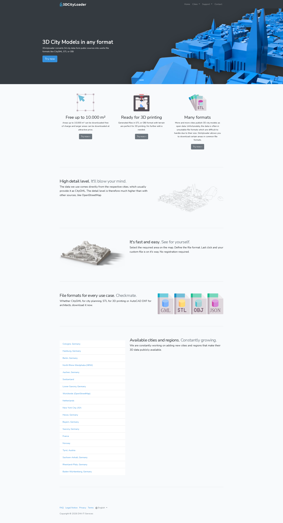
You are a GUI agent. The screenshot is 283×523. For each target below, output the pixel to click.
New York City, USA (72, 407)
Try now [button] (50, 59)
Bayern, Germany (71, 421)
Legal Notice (71, 507)
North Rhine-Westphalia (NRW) (78, 365)
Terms (91, 507)
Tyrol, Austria (69, 450)
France (66, 436)
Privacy (82, 507)
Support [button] (206, 4)
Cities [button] (195, 4)
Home (187, 4)
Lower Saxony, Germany (74, 386)
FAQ (62, 507)
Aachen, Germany (71, 372)
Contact (218, 4)
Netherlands (68, 400)
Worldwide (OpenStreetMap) (76, 393)
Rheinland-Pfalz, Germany (75, 464)
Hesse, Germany (70, 414)
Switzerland (68, 379)
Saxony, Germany (71, 429)
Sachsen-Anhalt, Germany (75, 457)
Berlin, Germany (70, 358)
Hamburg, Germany (72, 350)
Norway (66, 443)
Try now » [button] (85, 136)
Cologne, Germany (71, 343)
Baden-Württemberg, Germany (77, 471)
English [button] (101, 507)
